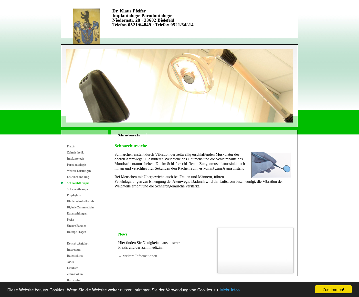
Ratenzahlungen (77, 213)
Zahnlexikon (75, 274)
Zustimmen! (333, 289)
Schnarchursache (129, 135)
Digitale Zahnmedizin (80, 207)
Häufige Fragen (76, 232)
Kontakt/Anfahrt (77, 243)
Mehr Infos (230, 290)
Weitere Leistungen (79, 171)
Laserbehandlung (78, 177)
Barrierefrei (74, 280)
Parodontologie (76, 164)
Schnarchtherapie (78, 183)
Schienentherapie (77, 189)
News (70, 262)
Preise (70, 219)
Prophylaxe (74, 195)
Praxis (71, 146)
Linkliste (72, 268)
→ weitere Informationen (137, 256)
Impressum (74, 249)
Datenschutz (75, 255)
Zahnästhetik (75, 152)
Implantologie (75, 158)
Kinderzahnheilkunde (80, 201)
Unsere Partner (76, 225)
